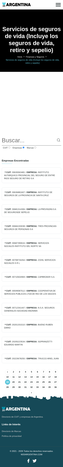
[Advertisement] (31, 103)
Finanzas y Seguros (35, 57)
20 (13, 382)
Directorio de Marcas (11, 431)
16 (43, 377)
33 (37, 387)
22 (25, 382)
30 (19, 387)
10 (7, 377)
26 (49, 382)
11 (13, 377)
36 (55, 387)
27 (55, 382)
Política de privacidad (12, 436)
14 (31, 377)
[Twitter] (34, 461)
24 (37, 382)
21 (19, 382)
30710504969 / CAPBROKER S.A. (30, 277)
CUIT (5, 148)
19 (7, 382)
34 (43, 387)
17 (49, 377)
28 (7, 387)
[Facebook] (28, 461)
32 (31, 387)
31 (25, 387)
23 (31, 382)
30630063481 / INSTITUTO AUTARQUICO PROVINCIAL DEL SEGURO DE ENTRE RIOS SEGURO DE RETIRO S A (29, 175)
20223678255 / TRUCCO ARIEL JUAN (32, 358)
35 (49, 387)
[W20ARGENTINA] (16, 4)
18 (55, 377)
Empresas (17, 148)
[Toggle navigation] (58, 4)
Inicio (19, 57)
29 (13, 387)
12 (19, 377)
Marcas (30, 148)
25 (43, 382)
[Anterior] (7, 372)
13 (25, 377)
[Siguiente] (31, 392)
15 (37, 377)
